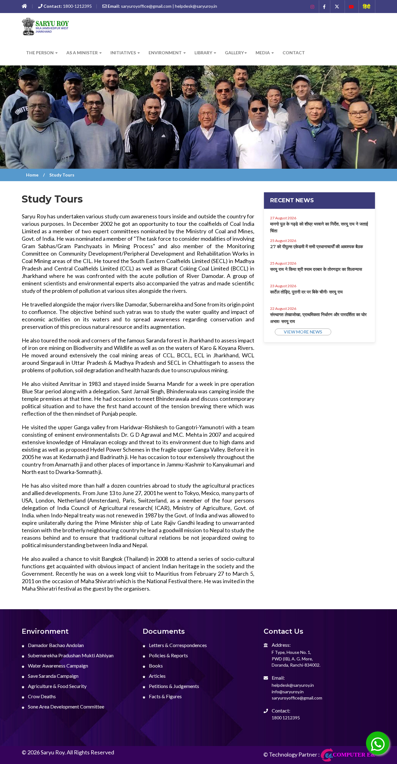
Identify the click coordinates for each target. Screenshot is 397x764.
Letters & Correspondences (177, 645)
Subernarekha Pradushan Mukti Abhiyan (70, 655)
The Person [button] (40, 52)
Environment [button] (166, 52)
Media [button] (263, 52)
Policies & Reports (168, 655)
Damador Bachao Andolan (55, 645)
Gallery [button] (234, 52)
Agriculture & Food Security (57, 686)
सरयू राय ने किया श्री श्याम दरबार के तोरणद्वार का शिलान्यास (316, 269)
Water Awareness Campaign (57, 665)
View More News (303, 331)
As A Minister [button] (82, 52)
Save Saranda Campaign (52, 676)
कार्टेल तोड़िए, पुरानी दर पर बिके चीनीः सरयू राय (306, 292)
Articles (157, 676)
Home (32, 174)
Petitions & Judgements (173, 686)
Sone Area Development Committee (65, 706)
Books (155, 665)
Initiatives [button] (123, 52)
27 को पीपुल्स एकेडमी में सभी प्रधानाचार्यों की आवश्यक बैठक (316, 246)
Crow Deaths (41, 696)
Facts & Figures (165, 696)
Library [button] (203, 52)
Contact (294, 52)
